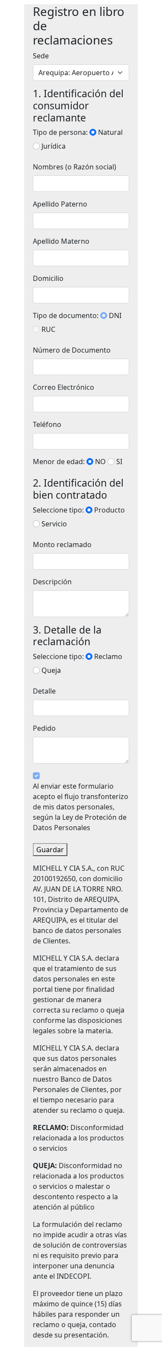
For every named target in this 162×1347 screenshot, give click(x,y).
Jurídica (53, 146)
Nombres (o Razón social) (74, 167)
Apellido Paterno (60, 204)
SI (119, 461)
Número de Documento (72, 350)
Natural (110, 132)
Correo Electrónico (63, 387)
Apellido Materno (61, 241)
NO (100, 461)
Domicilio (48, 278)
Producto (109, 510)
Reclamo (108, 656)
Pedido (44, 728)
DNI (115, 315)
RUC (48, 329)
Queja (51, 670)
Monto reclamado (62, 544)
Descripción (52, 581)
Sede (41, 56)
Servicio (54, 524)
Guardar (50, 849)
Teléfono (47, 424)
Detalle (44, 691)
